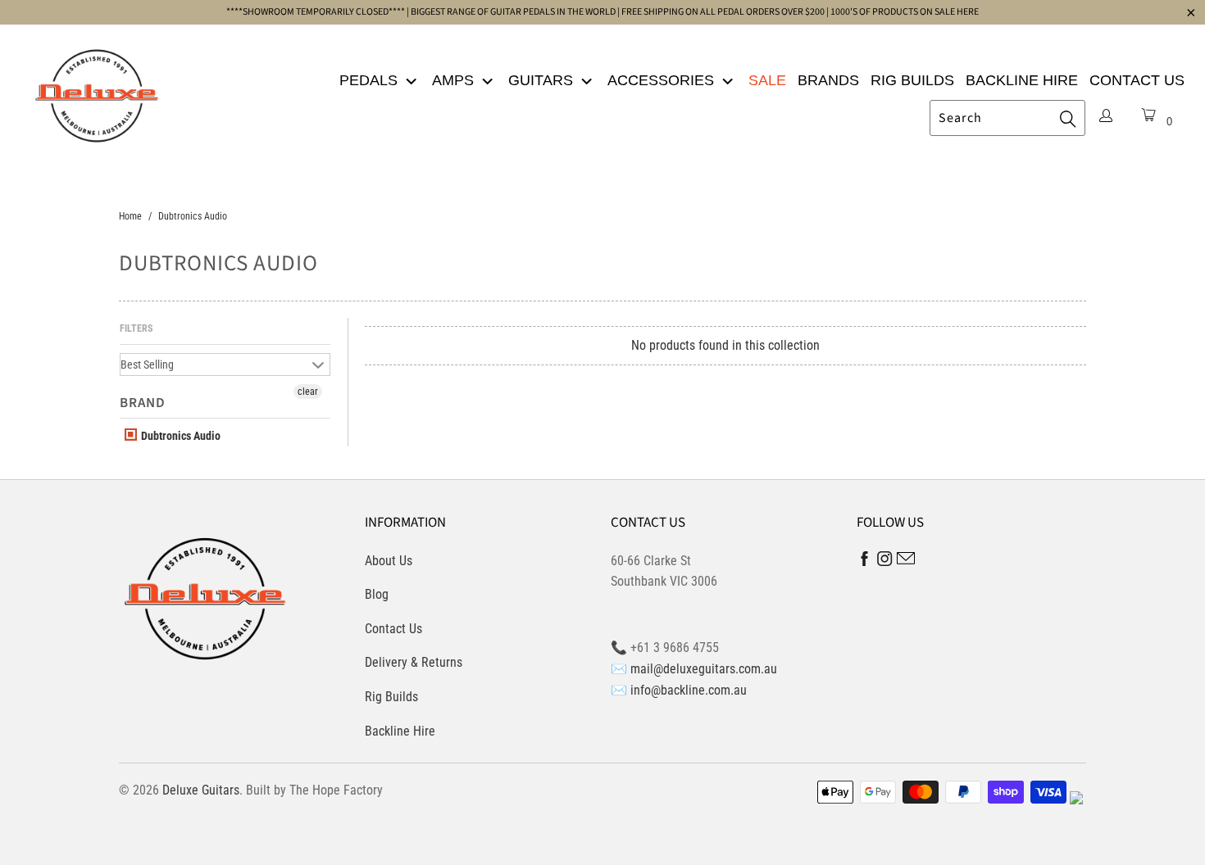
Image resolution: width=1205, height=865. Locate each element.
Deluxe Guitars (200, 790)
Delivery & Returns (413, 662)
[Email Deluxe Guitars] (906, 560)
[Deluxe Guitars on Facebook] (865, 562)
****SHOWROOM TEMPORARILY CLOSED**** (315, 12)
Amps (455, 80)
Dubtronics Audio (180, 435)
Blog (377, 594)
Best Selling (147, 364)
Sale (767, 80)
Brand (143, 403)
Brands (828, 80)
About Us (388, 560)
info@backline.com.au (688, 690)
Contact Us (1137, 80)
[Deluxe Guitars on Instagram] (885, 561)
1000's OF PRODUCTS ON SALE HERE (904, 12)
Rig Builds (912, 80)
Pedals (370, 80)
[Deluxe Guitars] (96, 90)
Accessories (662, 80)
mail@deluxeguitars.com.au (703, 669)
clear (308, 391)
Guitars (542, 80)
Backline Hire (1022, 80)
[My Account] (1106, 117)
